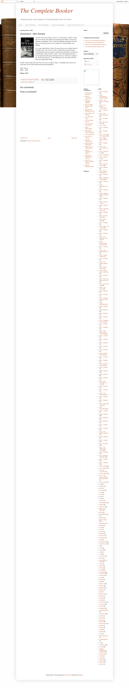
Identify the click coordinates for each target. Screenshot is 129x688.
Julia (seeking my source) (89, 124)
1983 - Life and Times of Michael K (104, 195)
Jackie (101, 550)
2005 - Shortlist (103, 371)
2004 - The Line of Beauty (103, 364)
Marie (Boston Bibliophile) (89, 144)
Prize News (102, 602)
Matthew (101, 588)
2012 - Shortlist (103, 462)
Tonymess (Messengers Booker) (88, 157)
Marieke (101, 585)
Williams (101, 662)
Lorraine (101, 575)
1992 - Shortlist (103, 258)
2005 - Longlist (103, 367)
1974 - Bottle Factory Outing (103, 138)
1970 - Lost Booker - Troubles (102, 106)
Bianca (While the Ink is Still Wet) (89, 106)
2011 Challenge (43, 25)
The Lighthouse (103, 636)
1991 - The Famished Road (103, 251)
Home (20, 25)
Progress (101, 604)
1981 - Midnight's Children (104, 178)
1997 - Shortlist (103, 294)
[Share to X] (49, 80)
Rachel (101, 606)
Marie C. (101, 583)
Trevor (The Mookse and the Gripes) (89, 162)
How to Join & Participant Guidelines (95, 40)
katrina (101, 566)
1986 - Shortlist (103, 212)
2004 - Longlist (103, 357)
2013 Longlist (103, 466)
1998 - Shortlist (103, 306)
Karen (101, 558)
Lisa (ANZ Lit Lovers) (88, 137)
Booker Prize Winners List (76, 25)
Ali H (100, 492)
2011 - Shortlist (103, 443)
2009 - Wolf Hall (103, 417)
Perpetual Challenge (57, 25)
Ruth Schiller (102, 623)
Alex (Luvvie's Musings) (89, 93)
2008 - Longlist (103, 396)
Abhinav (101, 486)
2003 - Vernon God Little (103, 354)
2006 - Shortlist (103, 377)
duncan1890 (67, 675)
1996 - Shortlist (103, 291)
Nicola (101, 600)
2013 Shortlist (103, 468)
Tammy (101, 631)
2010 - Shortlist (103, 428)
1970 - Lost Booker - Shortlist (104, 100)
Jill (100, 552)
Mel (100, 592)
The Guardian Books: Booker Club (94, 46)
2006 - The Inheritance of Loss (103, 383)
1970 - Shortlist (103, 110)
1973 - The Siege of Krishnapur (104, 135)
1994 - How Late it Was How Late (103, 279)
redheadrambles (103, 610)
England (101, 533)
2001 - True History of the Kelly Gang (103, 332)
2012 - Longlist (103, 459)
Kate (100, 563)
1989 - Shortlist (103, 233)
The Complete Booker (46, 10)
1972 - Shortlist (103, 127)
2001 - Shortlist (28, 82)
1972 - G (101, 125)
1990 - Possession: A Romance (103, 243)
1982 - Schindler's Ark (103, 185)
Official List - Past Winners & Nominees (95, 44)
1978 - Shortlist (103, 160)
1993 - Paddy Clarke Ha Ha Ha (104, 271)
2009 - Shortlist (103, 414)
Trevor (101, 647)
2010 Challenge (30, 25)
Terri (100, 633)
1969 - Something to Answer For (103, 96)
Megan (101, 590)
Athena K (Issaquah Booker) (88, 101)
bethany (101, 518)
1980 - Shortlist (103, 174)
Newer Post (24, 138)
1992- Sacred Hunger (103, 267)
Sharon (101, 627)
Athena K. (102, 506)
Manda (101, 579)
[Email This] (46, 80)
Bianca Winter (103, 520)
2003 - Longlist (103, 346)
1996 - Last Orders (102, 288)
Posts (87, 61)
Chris (100, 527)
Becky (101, 512)
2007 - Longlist (103, 389)
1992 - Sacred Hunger (103, 255)
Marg (100, 581)
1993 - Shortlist (103, 275)
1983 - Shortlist (103, 198)
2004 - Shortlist (103, 360)
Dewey (101, 531)
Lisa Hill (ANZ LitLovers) (103, 572)
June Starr (102, 556)
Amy (100, 498)
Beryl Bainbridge (104, 514)
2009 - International (102, 408)
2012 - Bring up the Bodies (103, 456)
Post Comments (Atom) (34, 141)
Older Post (74, 138)
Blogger (81, 675)
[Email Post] (42, 79)
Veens (101, 658)
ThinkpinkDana (103, 639)
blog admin (102, 523)
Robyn (101, 618)
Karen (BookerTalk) (88, 128)
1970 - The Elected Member (103, 114)
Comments (89, 64)
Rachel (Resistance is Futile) (89, 152)
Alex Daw (102, 490)
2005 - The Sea (103, 374)
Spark (101, 629)
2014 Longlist (103, 482)
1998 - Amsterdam (102, 303)
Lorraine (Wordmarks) (88, 140)
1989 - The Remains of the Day (103, 238)
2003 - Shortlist (103, 349)
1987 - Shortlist (103, 222)
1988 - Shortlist (103, 230)
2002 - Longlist (103, 339)
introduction (102, 542)
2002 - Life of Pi (103, 336)
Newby (101, 598)
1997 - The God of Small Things (103, 298)
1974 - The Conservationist (103, 147)
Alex (100, 488)
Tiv (100, 643)
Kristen (101, 568)
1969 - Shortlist (103, 91)
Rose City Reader (102, 620)
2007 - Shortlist (103, 386)
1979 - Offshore (103, 167)
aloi (100, 496)
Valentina (102, 654)
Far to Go (101, 535)
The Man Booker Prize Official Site (94, 42)
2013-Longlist (103, 473)
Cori (100, 529)
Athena (101, 504)
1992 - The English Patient (103, 262)
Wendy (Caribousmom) (89, 165)
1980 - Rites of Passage (103, 171)
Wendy (101, 660)
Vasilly (101, 656)
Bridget (101, 525)
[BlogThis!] (48, 80)
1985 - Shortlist (103, 205)
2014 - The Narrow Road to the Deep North (103, 477)
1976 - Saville (103, 155)
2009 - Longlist (103, 410)
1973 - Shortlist (103, 131)
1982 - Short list (103, 190)
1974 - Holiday (103, 143)
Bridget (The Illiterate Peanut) (89, 110)
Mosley (101, 596)
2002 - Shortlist (103, 343)
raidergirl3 (102, 608)
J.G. (100, 548)
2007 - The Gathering (102, 394)
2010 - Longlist (103, 424)
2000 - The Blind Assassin (103, 321)
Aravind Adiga (103, 502)
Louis (100, 577)
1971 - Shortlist (103, 118)
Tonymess (102, 645)
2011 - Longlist (103, 440)
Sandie (101, 625)
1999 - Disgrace (103, 310)
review (101, 616)
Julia (100, 554)
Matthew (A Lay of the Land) (89, 147)
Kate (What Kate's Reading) (89, 131)
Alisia (100, 494)
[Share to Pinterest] (53, 80)
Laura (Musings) (89, 134)
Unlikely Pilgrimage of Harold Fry (103, 650)
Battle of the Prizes (102, 509)
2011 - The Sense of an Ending (102, 448)
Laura (101, 570)
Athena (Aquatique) (88, 97)
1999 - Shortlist (103, 313)
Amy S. (101, 500)
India (100, 539)
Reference (102, 614)
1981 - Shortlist (103, 181)
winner (101, 664)
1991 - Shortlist (103, 246)
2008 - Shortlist (103, 400)
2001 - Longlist (103, 324)
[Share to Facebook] (51, 80)
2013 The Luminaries (102, 470)
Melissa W (102, 594)
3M (33, 82)
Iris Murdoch (102, 544)
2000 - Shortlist (103, 317)
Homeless (102, 537)
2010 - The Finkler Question (103, 432)
